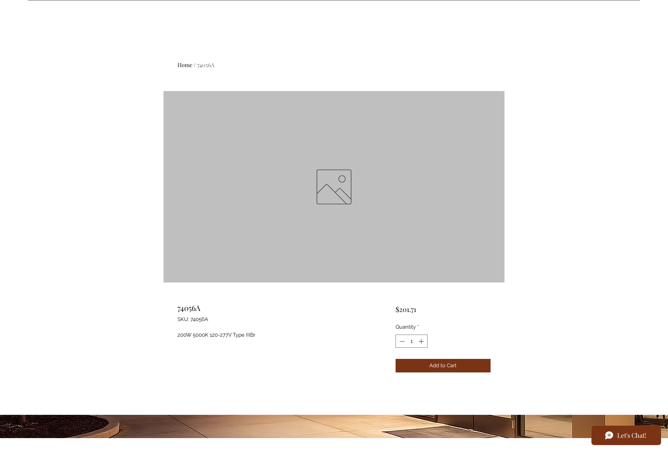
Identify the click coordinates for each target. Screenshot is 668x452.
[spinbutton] (411, 341)
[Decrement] (401, 341)
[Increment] (422, 341)
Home (184, 64)
